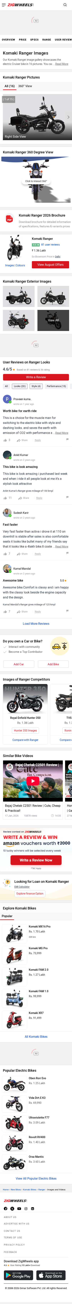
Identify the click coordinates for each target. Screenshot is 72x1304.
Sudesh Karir (21, 513)
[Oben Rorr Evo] (14, 1084)
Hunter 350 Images (25, 730)
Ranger (41, 1189)
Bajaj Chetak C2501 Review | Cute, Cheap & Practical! (32, 808)
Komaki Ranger (42, 239)
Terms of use (13, 1237)
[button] (68, 117)
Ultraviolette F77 (39, 1117)
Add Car (19, 664)
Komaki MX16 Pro (39, 926)
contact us (12, 1231)
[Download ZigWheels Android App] (18, 1275)
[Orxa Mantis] (14, 1162)
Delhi (57, 256)
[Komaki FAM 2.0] (14, 976)
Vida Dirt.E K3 (37, 1098)
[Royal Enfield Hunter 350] (25, 699)
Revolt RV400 (37, 1137)
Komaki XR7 (36, 1013)
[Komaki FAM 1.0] (14, 998)
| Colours (20, 265)
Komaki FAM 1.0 (38, 991)
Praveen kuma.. (22, 399)
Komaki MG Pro (38, 948)
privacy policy (14, 1245)
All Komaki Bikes (36, 1036)
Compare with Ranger (25, 740)
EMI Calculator (22, 886)
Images (9, 265)
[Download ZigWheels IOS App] (51, 1275)
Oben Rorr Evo (37, 1078)
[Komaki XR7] (14, 1020)
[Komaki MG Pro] (14, 955)
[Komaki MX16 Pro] (14, 933)
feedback (10, 1252)
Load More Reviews (36, 624)
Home (6, 1189)
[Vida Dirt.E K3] (14, 1103)
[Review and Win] (36, 849)
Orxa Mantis (36, 1156)
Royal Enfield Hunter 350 (25, 718)
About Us (10, 1217)
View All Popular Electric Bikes (36, 1178)
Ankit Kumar (20, 455)
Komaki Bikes (29, 1189)
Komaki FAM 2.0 (38, 969)
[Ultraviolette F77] (14, 1123)
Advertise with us (16, 1223)
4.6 (34, 244)
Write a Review (36, 377)
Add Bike (53, 664)
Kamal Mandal (22, 568)
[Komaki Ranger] (15, 247)
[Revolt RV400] (14, 1143)
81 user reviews (50, 244)
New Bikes (16, 1189)
